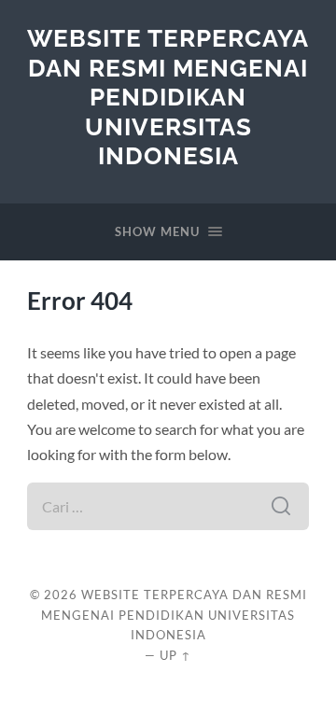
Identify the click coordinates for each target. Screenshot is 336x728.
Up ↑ (175, 655)
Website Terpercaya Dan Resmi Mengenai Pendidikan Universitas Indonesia (168, 96)
